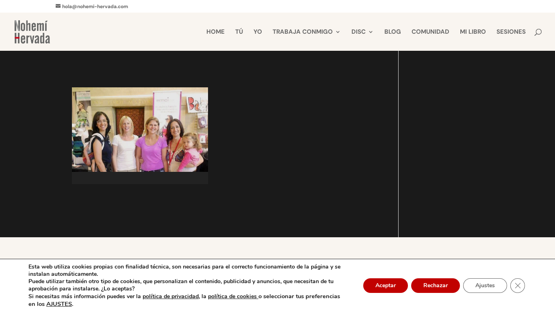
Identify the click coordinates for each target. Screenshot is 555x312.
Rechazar (435, 285)
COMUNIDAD (430, 32)
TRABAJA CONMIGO (303, 32)
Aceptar (385, 285)
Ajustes (485, 285)
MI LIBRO (473, 32)
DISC (358, 32)
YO (258, 32)
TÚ (239, 32)
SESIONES (511, 32)
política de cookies (233, 296)
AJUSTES (59, 304)
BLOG (392, 32)
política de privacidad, (171, 296)
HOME (215, 32)
